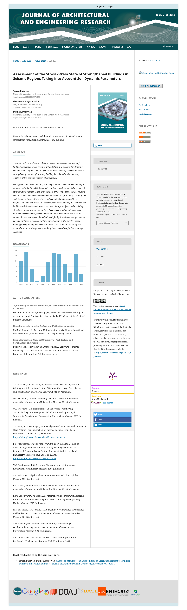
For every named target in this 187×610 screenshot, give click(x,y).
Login (110, 6)
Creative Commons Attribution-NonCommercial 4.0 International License (112, 310)
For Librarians (145, 114)
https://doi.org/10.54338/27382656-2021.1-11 (34, 458)
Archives (26, 61)
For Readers (144, 105)
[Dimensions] (46, 594)
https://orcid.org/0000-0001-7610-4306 (27, 107)
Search (169, 46)
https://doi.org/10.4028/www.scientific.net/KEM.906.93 (39, 437)
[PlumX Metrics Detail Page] (112, 376)
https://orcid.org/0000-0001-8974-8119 (27, 118)
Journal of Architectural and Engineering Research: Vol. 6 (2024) (83, 563)
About (102, 47)
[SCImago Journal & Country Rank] (156, 73)
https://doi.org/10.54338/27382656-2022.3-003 (40, 127)
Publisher (117, 47)
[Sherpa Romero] (102, 594)
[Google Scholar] (32, 594)
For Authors (144, 109)
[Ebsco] (136, 594)
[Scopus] (17, 594)
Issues (26, 47)
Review (37, 47)
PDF (100, 145)
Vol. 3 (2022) (40, 61)
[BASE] (87, 594)
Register (101, 6)
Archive (91, 47)
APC (129, 47)
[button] (112, 414)
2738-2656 (155, 60)
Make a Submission (151, 86)
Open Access (51, 47)
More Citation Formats (108, 223)
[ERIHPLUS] (117, 594)
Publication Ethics (72, 47)
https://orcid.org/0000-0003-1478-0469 (27, 97)
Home (16, 47)
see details (108, 402)
